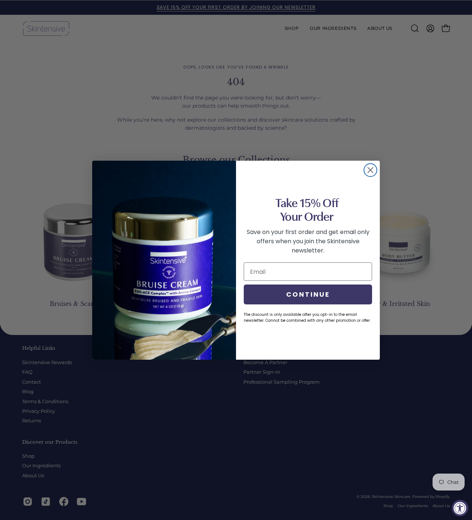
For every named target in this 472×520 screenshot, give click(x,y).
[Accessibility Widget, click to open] (460, 508)
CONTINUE (308, 294)
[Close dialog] (370, 170)
